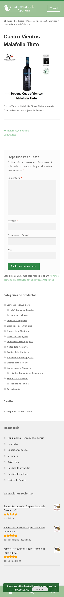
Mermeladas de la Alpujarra (20, 357)
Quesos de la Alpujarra (18, 331)
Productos (19, 20)
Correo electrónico (18, 235)
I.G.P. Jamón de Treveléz (22, 310)
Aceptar (39, 589)
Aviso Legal (14, 462)
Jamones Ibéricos (19, 315)
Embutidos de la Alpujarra (19, 325)
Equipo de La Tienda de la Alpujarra (26, 437)
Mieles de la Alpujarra (17, 346)
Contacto (13, 443)
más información (22, 589)
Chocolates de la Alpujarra (20, 341)
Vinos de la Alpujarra (17, 320)
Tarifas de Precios (17, 480)
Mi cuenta (13, 455)
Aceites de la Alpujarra (18, 352)
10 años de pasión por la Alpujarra (27, 373)
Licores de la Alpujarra (18, 362)
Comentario (15, 177)
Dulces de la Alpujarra (17, 336)
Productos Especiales (17, 378)
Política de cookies (17, 473)
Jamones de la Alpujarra (18, 304)
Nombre (13, 220)
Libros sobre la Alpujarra (19, 368)
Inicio (9, 20)
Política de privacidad (19, 467)
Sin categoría (13, 389)
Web (10, 249)
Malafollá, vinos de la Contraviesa (41, 20)
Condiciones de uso (18, 449)
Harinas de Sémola (20, 383)
